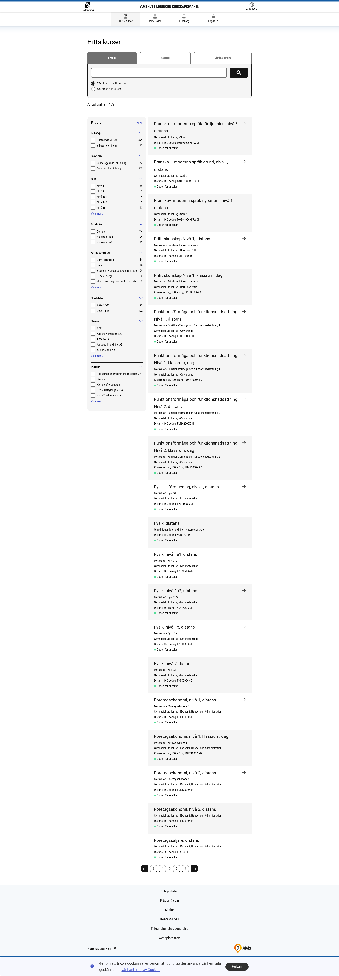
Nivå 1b (101, 207)
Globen (101, 379)
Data (99, 265)
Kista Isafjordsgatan (108, 384)
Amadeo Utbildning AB (110, 344)
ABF (99, 328)
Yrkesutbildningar (107, 145)
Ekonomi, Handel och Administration (117, 270)
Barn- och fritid (105, 259)
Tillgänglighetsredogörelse (169, 928)
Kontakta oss (169, 919)
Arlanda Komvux (106, 350)
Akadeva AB (104, 339)
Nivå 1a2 (102, 202)
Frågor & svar (169, 900)
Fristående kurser (107, 140)
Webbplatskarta (170, 938)
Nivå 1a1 (102, 196)
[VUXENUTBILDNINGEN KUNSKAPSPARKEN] (88, 6)
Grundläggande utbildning (111, 163)
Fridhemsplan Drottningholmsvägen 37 (119, 374)
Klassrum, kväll (105, 242)
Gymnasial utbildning (109, 168)
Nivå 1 (100, 186)
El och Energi (104, 276)
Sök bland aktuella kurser (111, 83)
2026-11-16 (103, 311)
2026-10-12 (103, 305)
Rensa (139, 123)
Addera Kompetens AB (110, 333)
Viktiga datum (223, 57)
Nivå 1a (101, 191)
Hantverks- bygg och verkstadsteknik (118, 281)
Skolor (169, 910)
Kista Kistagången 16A (110, 390)
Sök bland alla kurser (109, 89)
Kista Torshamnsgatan (109, 395)
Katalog (165, 57)
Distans (101, 231)
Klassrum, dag (105, 237)
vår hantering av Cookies (140, 970)
